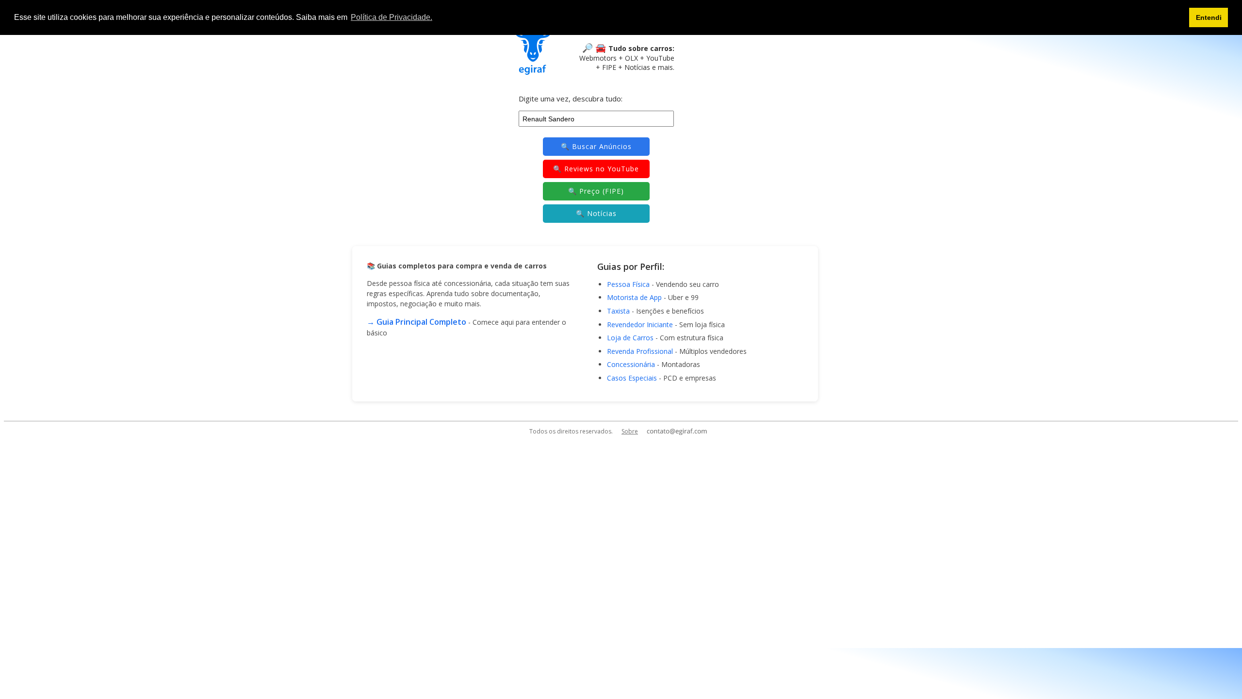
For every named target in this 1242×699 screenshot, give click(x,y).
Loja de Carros (630, 337)
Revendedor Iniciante (640, 324)
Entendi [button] (1209, 17)
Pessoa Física (628, 284)
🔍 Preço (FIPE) (596, 191)
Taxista (618, 311)
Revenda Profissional (640, 351)
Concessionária (631, 364)
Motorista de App (634, 297)
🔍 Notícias (596, 213)
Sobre (629, 431)
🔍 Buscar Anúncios (596, 146)
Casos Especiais (632, 378)
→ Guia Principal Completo (416, 321)
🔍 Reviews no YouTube (596, 168)
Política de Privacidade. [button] (391, 17)
